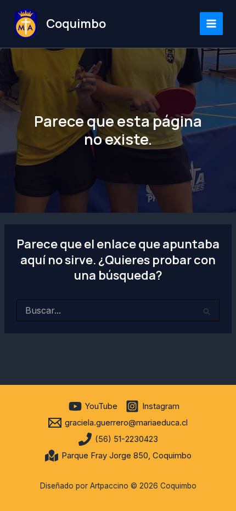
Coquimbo (76, 23)
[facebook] (58, 406)
